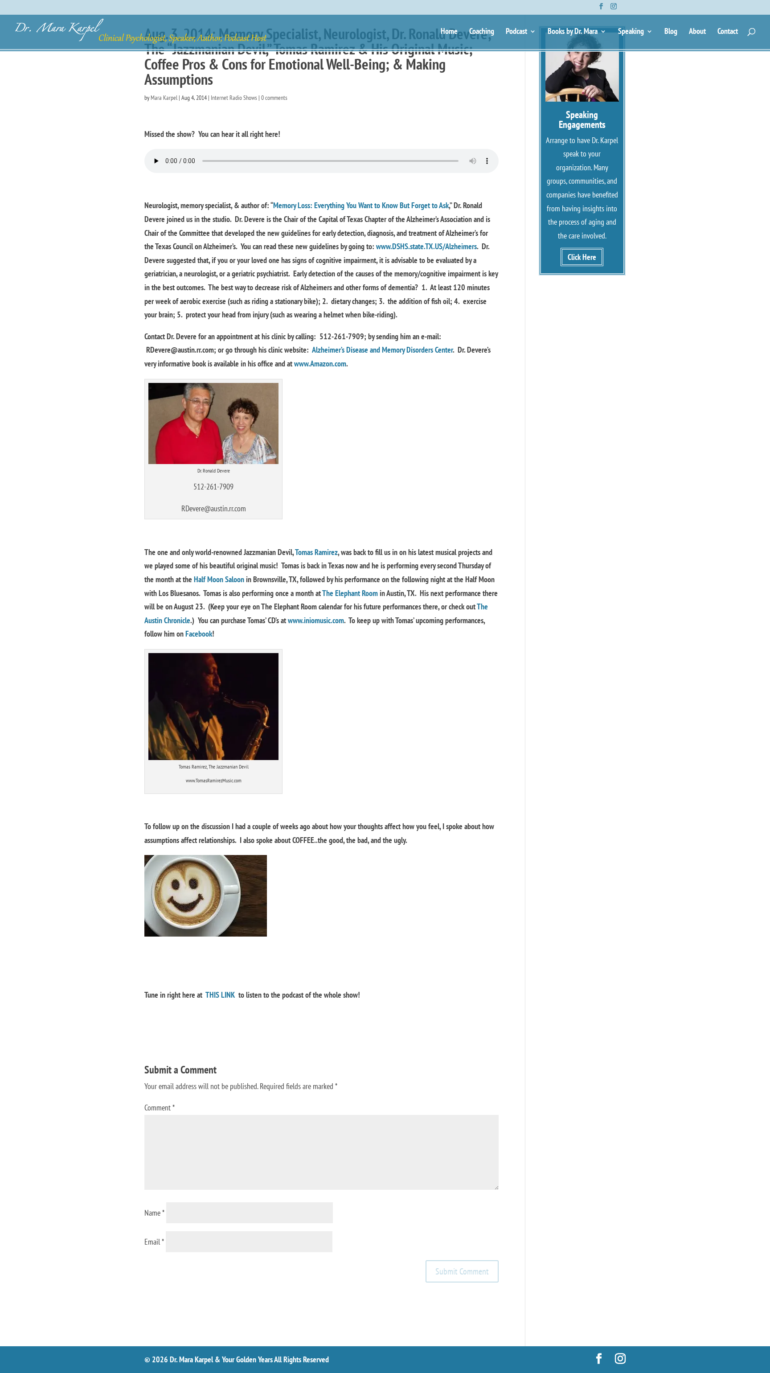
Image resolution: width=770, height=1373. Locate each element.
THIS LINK (220, 995)
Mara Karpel (164, 98)
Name (154, 1213)
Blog (670, 32)
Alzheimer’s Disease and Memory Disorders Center (382, 350)
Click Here (582, 257)
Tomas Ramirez (316, 552)
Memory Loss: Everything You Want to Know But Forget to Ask (361, 205)
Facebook (198, 634)
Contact (727, 32)
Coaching (481, 32)
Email (154, 1242)
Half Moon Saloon (219, 579)
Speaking (631, 32)
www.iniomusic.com (316, 620)
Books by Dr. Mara (573, 32)
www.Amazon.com (320, 363)
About (697, 32)
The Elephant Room (350, 593)
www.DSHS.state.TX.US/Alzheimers (426, 246)
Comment (159, 1107)
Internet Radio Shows (234, 98)
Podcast (516, 32)
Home (449, 32)
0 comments (274, 98)
